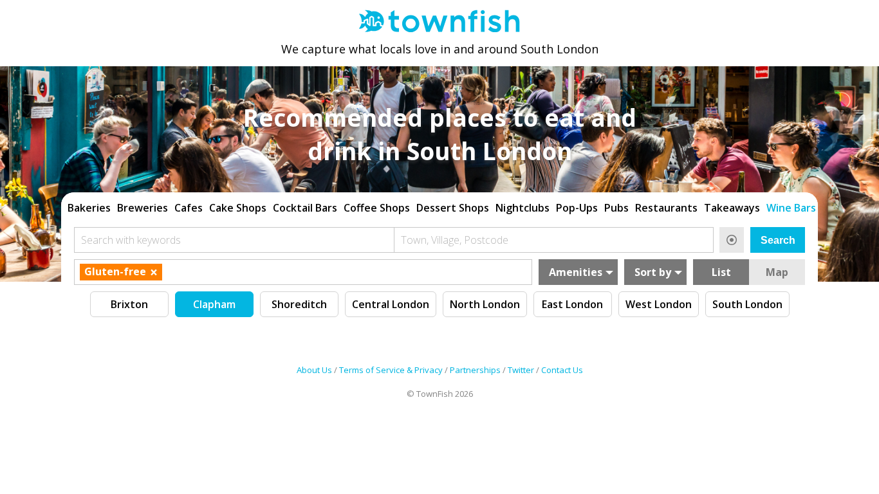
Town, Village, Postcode (454, 240)
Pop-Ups (577, 208)
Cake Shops (237, 208)
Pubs (616, 208)
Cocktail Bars (305, 208)
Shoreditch (299, 304)
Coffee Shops (377, 208)
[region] (439, 206)
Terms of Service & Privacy (391, 370)
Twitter (521, 370)
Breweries (142, 208)
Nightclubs (522, 208)
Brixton (129, 304)
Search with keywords (131, 240)
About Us (314, 370)
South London (747, 304)
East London (572, 304)
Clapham (214, 304)
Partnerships (475, 370)
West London (658, 304)
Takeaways (732, 208)
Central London (390, 304)
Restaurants (666, 208)
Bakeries (89, 208)
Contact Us (562, 370)
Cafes (188, 208)
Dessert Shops (452, 208)
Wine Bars (791, 208)
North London (485, 304)
